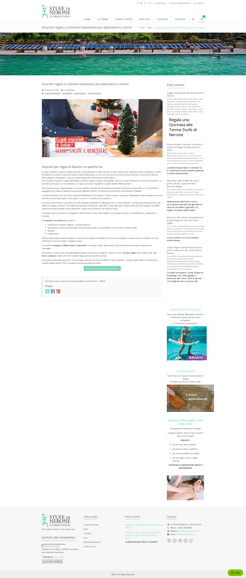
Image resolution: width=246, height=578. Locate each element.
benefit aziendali (79, 93)
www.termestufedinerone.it (189, 531)
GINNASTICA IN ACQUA (185, 310)
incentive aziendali (94, 93)
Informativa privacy (92, 542)
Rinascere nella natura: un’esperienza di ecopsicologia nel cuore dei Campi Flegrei (185, 220)
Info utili (144, 19)
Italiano (102, 281)
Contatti (87, 533)
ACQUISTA (162, 19)
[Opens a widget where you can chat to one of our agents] (235, 573)
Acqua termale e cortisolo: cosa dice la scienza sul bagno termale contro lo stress (184, 147)
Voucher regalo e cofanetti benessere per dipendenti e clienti (85, 84)
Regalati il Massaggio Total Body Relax (185, 422)
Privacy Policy (59, 557)
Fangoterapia (185, 371)
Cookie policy (90, 546)
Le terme (103, 19)
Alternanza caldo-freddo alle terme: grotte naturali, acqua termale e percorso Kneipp (183, 183)
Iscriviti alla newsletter (52, 561)
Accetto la (48, 557)
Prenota (180, 19)
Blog (149, 27)
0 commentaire (69, 90)
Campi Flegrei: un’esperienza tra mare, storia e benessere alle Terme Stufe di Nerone (184, 250)
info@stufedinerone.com (186, 534)
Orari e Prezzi (123, 19)
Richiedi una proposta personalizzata (102, 268)
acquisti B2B (67, 93)
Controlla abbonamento (180, 3)
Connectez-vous (51, 281)
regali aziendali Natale (52, 93)
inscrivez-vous (67, 281)
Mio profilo (199, 3)
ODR (85, 538)
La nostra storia (91, 525)
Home (87, 19)
